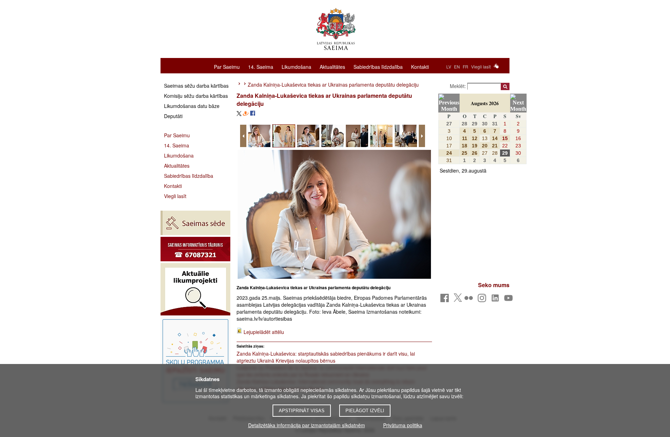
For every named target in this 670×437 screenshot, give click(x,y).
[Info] (195, 249)
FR (465, 67)
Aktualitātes (332, 66)
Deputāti (173, 115)
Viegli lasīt (481, 67)
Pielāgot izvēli (364, 410)
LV (448, 67)
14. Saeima (260, 66)
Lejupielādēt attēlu (264, 331)
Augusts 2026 (485, 103)
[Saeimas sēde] (195, 223)
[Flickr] (469, 300)
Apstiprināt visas (302, 410)
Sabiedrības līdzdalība (378, 66)
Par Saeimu (227, 66)
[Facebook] (445, 300)
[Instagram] (483, 300)
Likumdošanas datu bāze (191, 105)
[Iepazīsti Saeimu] (195, 361)
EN (457, 67)
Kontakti (420, 66)
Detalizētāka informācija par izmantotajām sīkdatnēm (306, 425)
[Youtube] (509, 300)
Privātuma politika (402, 425)
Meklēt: (458, 85)
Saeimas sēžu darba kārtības (196, 85)
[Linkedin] (496, 300)
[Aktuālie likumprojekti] (195, 289)
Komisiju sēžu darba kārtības (196, 95)
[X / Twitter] (458, 299)
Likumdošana (296, 66)
